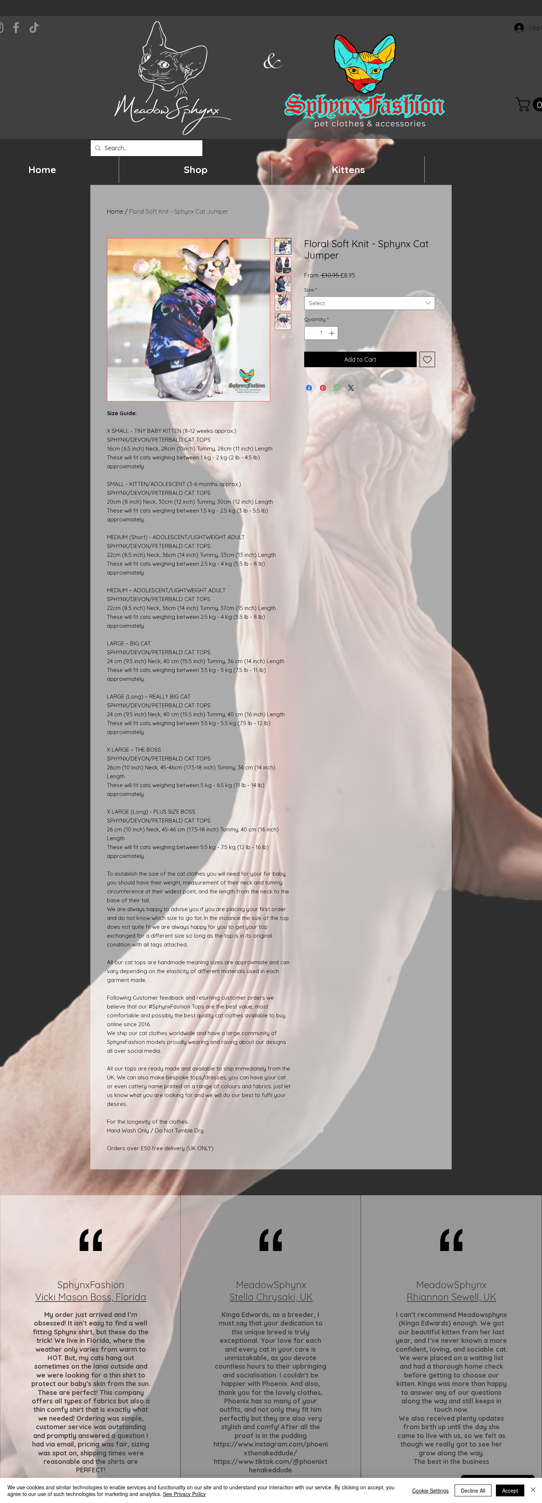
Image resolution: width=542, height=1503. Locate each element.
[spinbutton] (321, 333)
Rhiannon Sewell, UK (451, 1297)
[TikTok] (34, 27)
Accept (510, 1490)
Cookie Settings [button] (430, 1490)
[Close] (533, 1490)
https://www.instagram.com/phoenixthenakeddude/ (270, 1448)
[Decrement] (310, 333)
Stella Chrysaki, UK (271, 1297)
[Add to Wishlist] (427, 359)
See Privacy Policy (184, 1493)
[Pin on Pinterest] (323, 387)
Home (115, 211)
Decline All (473, 1490)
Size (310, 289)
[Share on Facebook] (309, 387)
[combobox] (369, 303)
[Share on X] (351, 387)
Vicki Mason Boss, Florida (90, 1297)
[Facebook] (16, 27)
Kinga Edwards (245, 1314)
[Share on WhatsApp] (337, 387)
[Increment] (332, 333)
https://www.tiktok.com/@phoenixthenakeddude (270, 1465)
